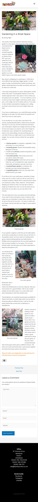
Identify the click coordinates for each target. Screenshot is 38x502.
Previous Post (19, 368)
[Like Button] (4, 360)
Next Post (19, 371)
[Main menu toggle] (34, 4)
